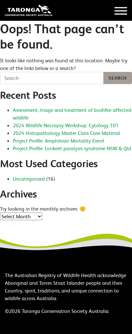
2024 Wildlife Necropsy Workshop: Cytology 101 (66, 125)
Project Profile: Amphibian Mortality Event (58, 140)
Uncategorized (29, 178)
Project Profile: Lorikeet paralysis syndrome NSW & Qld (72, 148)
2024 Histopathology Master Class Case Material (66, 133)
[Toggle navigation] (120, 12)
